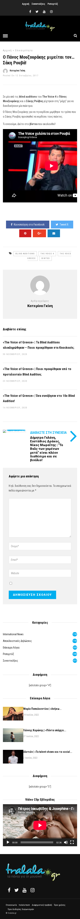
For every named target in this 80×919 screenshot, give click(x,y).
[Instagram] (51, 12)
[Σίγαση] (66, 842)
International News (13, 634)
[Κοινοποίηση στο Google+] (39, 233)
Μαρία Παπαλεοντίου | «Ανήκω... (42, 708)
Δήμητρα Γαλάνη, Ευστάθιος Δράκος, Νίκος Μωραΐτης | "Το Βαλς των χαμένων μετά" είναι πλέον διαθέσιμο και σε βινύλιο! (46, 449)
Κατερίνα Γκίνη (17, 70)
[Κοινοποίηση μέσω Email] (54, 233)
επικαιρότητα (24, 50)
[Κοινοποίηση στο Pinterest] (25, 233)
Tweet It (64, 224)
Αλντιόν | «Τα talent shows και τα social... (47, 751)
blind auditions (25, 254)
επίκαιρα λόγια (11, 647)
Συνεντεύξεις (38, 4)
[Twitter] (16, 890)
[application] (40, 825)
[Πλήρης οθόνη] (72, 842)
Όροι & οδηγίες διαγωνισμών (21, 909)
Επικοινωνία (11, 905)
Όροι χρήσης (59, 905)
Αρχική (25, 4)
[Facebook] (9, 890)
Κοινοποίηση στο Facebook (29, 224)
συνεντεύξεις (10, 660)
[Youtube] (44, 12)
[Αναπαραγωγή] (8, 842)
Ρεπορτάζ (53, 4)
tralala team (24, 905)
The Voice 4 (47, 254)
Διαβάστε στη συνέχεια (48, 432)
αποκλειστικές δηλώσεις (17, 640)
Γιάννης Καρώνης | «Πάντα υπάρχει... (44, 730)
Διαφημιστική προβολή (42, 905)
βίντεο (46, 258)
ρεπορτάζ (8, 654)
